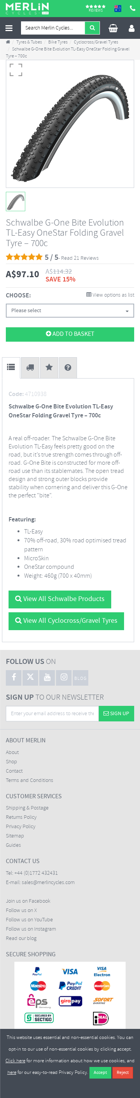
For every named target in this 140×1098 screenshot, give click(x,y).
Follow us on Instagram (31, 929)
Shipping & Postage (27, 808)
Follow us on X (21, 910)
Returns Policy (21, 817)
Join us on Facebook (28, 901)
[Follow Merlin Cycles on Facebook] (13, 678)
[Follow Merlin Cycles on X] (30, 678)
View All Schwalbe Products (63, 599)
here (11, 1072)
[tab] (11, 368)
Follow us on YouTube (29, 920)
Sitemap (15, 836)
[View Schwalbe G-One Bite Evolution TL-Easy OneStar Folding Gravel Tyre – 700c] (15, 201)
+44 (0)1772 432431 (36, 873)
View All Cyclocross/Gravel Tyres (69, 620)
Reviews (96, 10)
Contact (14, 771)
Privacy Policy (20, 826)
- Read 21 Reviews (78, 258)
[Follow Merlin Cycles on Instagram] (64, 678)
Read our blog (21, 938)
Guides (13, 845)
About (12, 752)
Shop (11, 762)
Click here (15, 1061)
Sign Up (119, 713)
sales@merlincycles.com (48, 882)
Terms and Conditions (29, 780)
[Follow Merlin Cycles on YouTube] (47, 678)
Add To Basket (72, 334)
